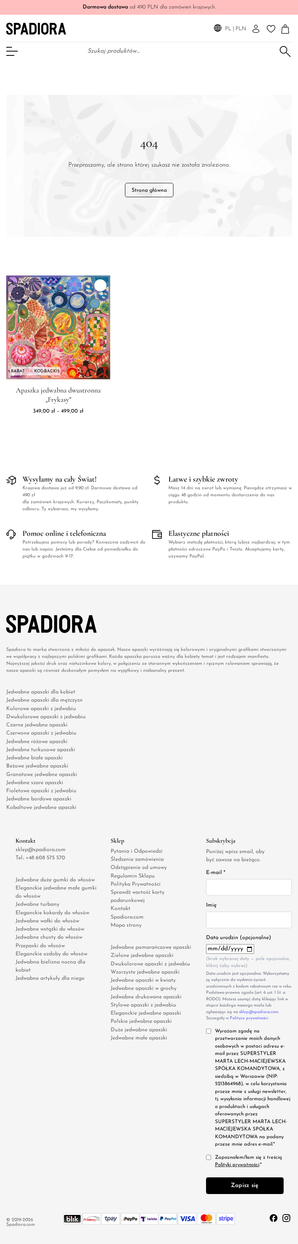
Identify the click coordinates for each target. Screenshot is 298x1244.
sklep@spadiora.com (41, 850)
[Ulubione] (271, 29)
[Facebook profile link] (274, 1218)
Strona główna (149, 190)
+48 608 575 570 (45, 858)
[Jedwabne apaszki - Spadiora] (36, 28)
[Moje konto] (255, 29)
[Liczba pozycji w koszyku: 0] (285, 29)
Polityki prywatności (237, 1165)
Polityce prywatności (249, 1019)
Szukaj (285, 51)
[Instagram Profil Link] (286, 1218)
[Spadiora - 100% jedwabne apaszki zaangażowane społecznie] (37, 624)
